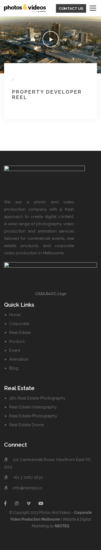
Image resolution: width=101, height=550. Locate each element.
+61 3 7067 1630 (28, 477)
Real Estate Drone (26, 424)
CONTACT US (70, 8)
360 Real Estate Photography (37, 398)
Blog (13, 368)
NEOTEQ (62, 526)
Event (14, 350)
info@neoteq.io (27, 488)
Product (17, 341)
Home (14, 314)
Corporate (19, 323)
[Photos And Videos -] (25, 8)
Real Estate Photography (33, 416)
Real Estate (20, 332)
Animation (18, 359)
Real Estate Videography (33, 407)
